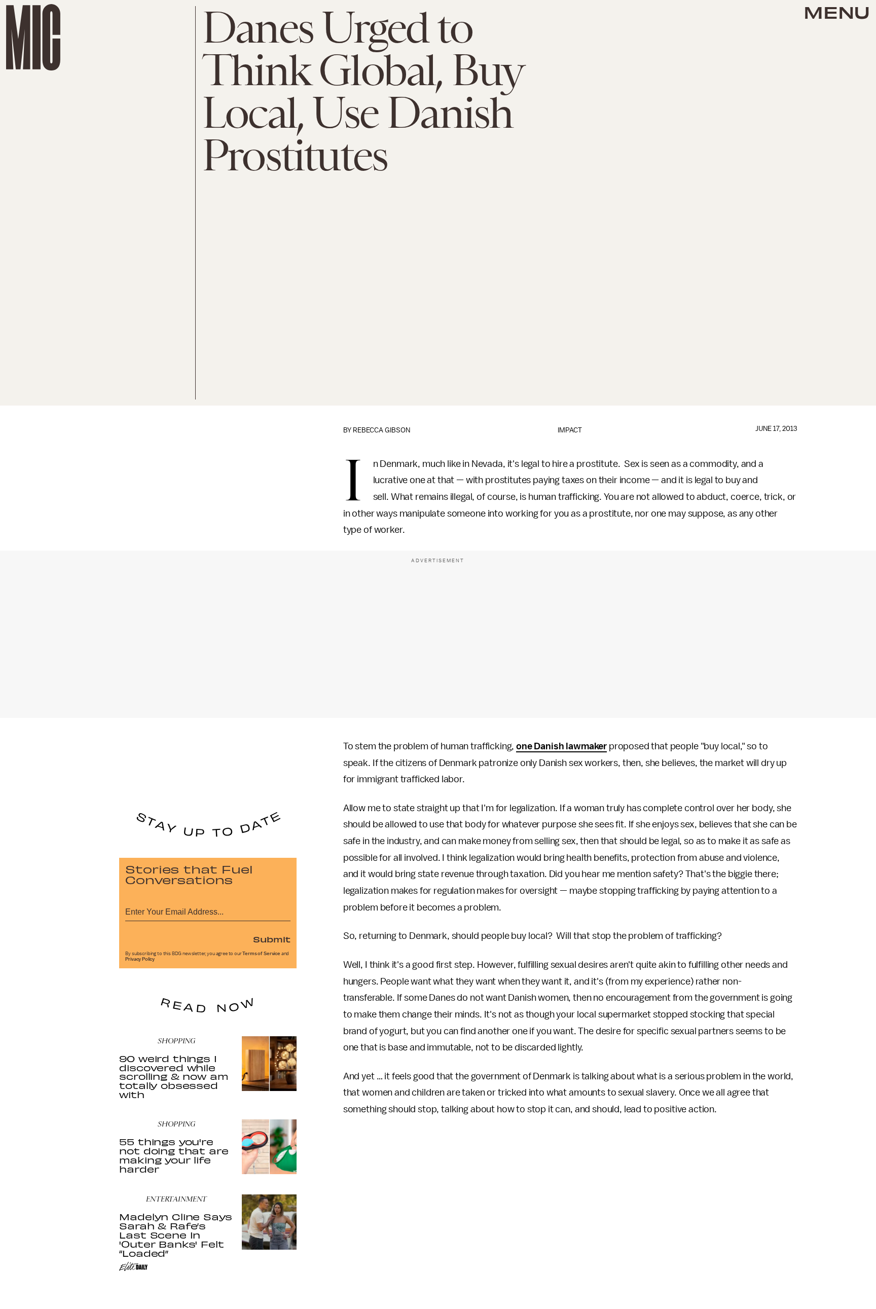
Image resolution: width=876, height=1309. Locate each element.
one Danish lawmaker (561, 746)
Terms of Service (261, 953)
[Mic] (33, 37)
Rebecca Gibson (381, 430)
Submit (271, 939)
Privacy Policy (140, 959)
